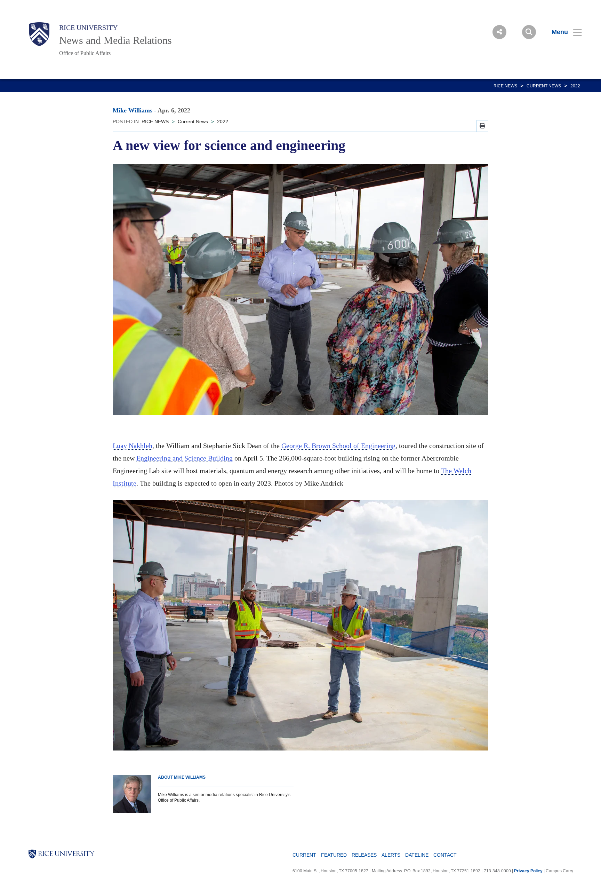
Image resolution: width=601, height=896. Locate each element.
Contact (445, 855)
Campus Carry (559, 871)
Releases (364, 855)
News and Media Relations (115, 40)
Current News (544, 86)
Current (304, 855)
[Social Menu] (499, 32)
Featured (334, 855)
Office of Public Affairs (85, 53)
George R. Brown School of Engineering (338, 445)
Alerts (391, 855)
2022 (575, 86)
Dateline (416, 855)
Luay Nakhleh (132, 445)
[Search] (529, 32)
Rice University (88, 27)
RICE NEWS (505, 86)
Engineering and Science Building (184, 458)
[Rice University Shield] (39, 34)
